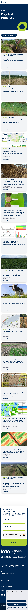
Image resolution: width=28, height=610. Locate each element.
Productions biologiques (9, 210)
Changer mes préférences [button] (16, 607)
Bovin (8, 300)
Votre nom (6, 519)
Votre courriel (7, 526)
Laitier (18, 150)
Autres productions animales (9, 151)
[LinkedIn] (4, 595)
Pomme (4, 55)
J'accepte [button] (17, 601)
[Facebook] (2, 595)
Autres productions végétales (9, 150)
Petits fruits (20, 54)
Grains (8, 148)
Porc (8, 179)
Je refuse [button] (17, 604)
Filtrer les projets (10, 36)
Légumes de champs (11, 54)
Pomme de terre (10, 55)
